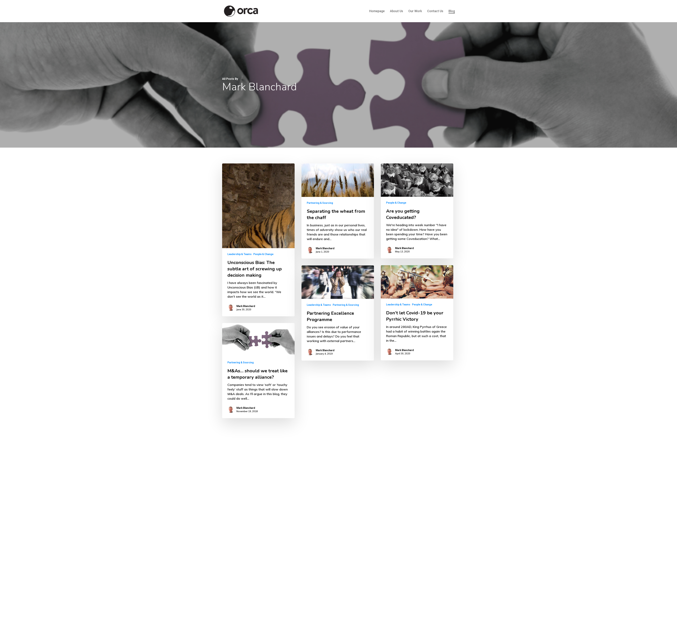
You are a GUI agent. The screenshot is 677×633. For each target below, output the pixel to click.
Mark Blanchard (245, 306)
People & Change (263, 254)
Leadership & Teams (239, 254)
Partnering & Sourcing (320, 202)
